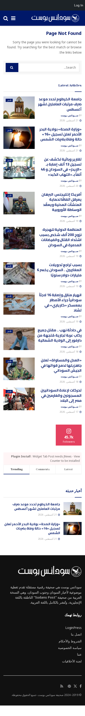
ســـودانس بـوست (69, 115)
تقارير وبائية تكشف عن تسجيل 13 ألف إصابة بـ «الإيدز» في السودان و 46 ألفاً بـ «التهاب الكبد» (61, 167)
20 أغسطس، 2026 (69, 185)
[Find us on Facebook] (81, 686)
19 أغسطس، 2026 (69, 221)
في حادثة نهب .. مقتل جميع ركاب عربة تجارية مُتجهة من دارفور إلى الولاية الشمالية (59, 335)
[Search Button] (5, 18)
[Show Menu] (13, 18)
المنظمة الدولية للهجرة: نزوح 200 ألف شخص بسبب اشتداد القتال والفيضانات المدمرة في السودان (60, 237)
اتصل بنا (76, 634)
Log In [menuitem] (78, 5)
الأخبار (9, 100)
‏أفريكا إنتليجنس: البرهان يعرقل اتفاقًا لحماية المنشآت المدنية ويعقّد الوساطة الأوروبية (61, 202)
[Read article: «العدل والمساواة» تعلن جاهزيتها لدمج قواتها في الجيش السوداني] (19, 369)
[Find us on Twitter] (75, 686)
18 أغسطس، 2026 (69, 351)
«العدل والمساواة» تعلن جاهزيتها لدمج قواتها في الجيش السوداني (61, 365)
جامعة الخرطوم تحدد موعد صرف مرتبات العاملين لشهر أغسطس (60, 104)
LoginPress (73, 627)
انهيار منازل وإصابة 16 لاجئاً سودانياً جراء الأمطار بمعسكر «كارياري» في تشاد (60, 302)
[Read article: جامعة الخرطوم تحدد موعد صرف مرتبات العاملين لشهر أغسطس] (19, 107)
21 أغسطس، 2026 (69, 120)
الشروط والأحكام (70, 641)
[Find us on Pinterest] (69, 686)
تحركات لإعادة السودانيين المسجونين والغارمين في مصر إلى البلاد (61, 395)
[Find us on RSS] (61, 686)
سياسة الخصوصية (70, 648)
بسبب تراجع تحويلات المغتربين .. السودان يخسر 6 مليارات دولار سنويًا (59, 269)
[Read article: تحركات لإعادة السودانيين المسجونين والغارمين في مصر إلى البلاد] (19, 399)
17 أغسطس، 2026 (69, 411)
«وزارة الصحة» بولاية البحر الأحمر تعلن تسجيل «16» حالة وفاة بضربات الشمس (60, 134)
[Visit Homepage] (53, 18)
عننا (79, 654)
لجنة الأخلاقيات (72, 661)
